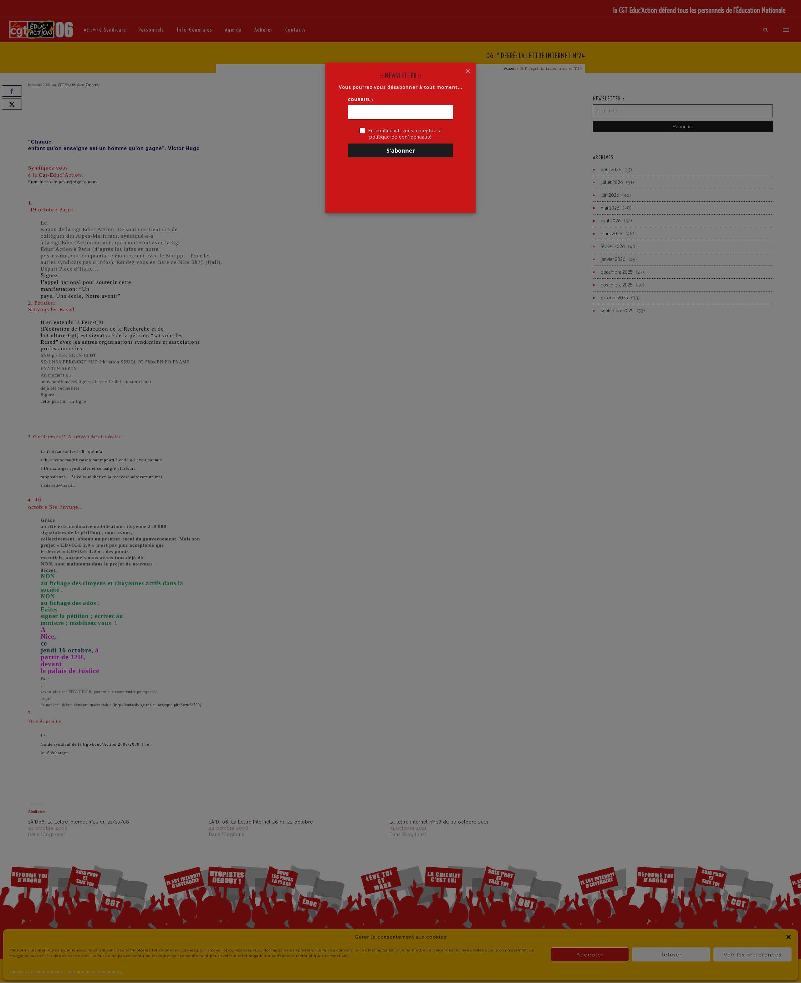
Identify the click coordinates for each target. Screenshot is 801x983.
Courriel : (360, 99)
